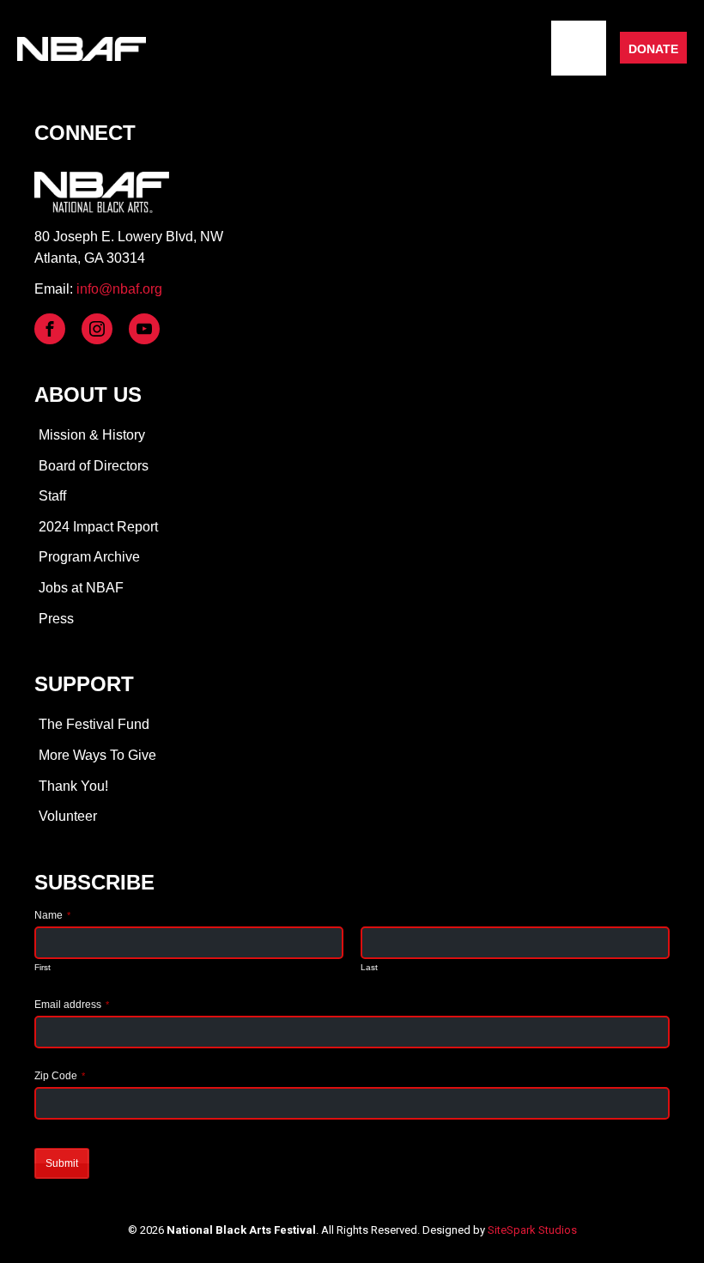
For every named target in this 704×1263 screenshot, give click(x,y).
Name (52, 915)
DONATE (653, 49)
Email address (71, 1005)
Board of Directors (94, 465)
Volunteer (68, 816)
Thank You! (73, 786)
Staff (52, 496)
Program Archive (89, 557)
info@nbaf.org (119, 289)
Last (369, 967)
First (42, 967)
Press (56, 618)
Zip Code (59, 1076)
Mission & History (92, 435)
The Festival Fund (94, 724)
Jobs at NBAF (81, 587)
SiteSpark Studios (532, 1230)
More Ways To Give (97, 755)
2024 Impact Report (98, 526)
